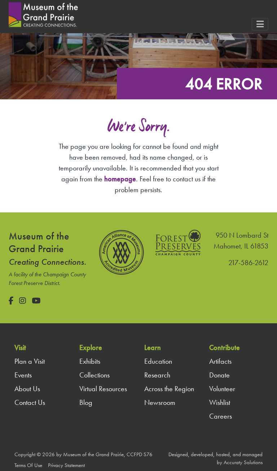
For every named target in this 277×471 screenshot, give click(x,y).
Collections (94, 375)
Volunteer (222, 388)
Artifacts (220, 361)
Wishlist (219, 402)
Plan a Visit (29, 361)
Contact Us (29, 402)
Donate (219, 375)
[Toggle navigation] (260, 24)
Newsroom (159, 402)
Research (157, 375)
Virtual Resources (103, 388)
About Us (27, 388)
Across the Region (169, 388)
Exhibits (89, 361)
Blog (85, 402)
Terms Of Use (28, 465)
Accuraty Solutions (243, 462)
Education (158, 361)
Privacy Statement (66, 465)
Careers (220, 416)
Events (23, 375)
